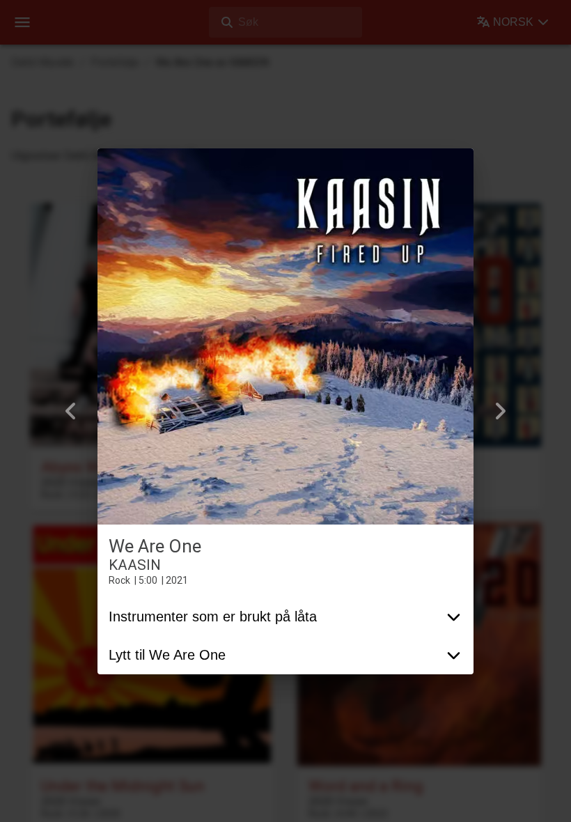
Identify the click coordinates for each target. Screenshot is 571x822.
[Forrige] (71, 411)
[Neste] (500, 411)
